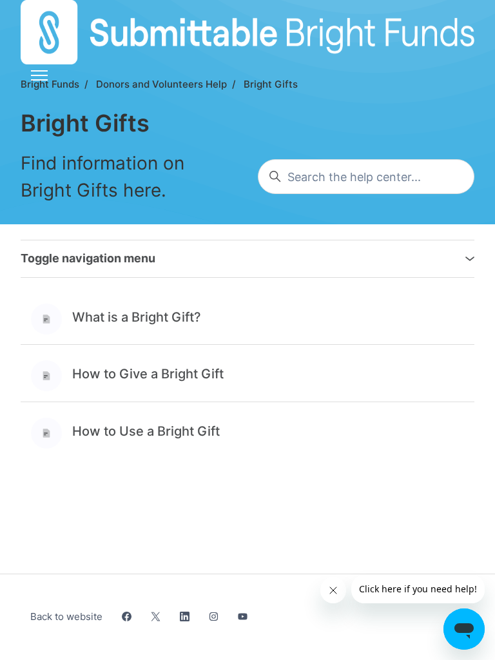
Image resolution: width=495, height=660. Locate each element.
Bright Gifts (271, 84)
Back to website (66, 616)
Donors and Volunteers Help (161, 84)
